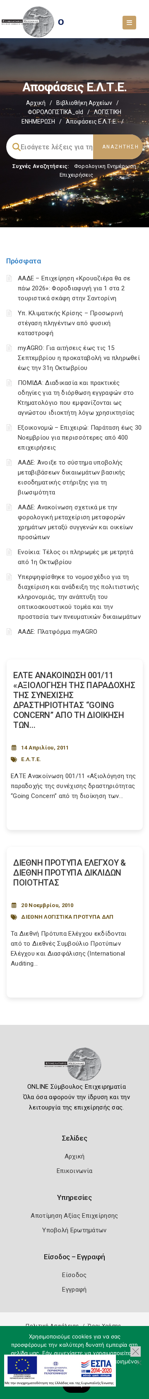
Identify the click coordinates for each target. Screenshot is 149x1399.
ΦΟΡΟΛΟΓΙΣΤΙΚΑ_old (55, 112)
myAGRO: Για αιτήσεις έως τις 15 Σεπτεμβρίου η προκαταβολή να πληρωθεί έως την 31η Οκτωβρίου (79, 358)
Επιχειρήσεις (77, 175)
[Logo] (75, 1067)
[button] (135, 1351)
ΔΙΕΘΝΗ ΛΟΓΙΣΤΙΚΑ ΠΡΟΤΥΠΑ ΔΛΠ (67, 917)
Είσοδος (74, 1275)
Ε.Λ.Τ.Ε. (31, 759)
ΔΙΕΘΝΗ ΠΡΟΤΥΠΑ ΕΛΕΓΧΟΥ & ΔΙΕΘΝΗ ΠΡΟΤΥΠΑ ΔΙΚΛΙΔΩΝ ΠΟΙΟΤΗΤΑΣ (69, 873)
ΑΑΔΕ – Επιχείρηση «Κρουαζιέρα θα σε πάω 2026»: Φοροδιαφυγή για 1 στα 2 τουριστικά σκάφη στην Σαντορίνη (74, 288)
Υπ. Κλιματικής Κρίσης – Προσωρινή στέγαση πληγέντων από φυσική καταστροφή (70, 323)
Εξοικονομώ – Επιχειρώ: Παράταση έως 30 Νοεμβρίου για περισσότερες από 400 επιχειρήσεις (80, 437)
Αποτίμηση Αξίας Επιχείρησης (74, 1215)
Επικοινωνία (74, 1171)
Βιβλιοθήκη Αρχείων (84, 103)
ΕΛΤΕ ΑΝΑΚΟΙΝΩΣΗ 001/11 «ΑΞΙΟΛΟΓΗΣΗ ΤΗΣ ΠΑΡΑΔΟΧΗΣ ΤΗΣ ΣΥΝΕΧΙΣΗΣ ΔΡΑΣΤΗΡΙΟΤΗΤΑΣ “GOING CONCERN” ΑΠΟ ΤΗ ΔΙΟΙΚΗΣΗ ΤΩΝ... (74, 700)
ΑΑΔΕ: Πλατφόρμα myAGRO (58, 631)
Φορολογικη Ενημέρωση (105, 166)
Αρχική (36, 103)
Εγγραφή (74, 1289)
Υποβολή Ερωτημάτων (74, 1230)
